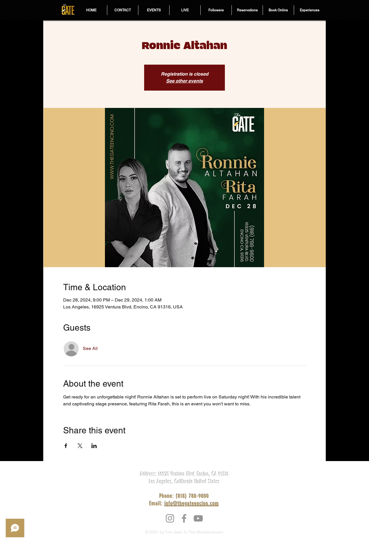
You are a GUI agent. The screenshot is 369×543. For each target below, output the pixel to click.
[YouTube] (198, 518)
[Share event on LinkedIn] (94, 445)
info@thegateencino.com (192, 503)
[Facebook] (184, 518)
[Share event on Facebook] (66, 445)
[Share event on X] (80, 445)
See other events (184, 81)
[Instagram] (170, 518)
